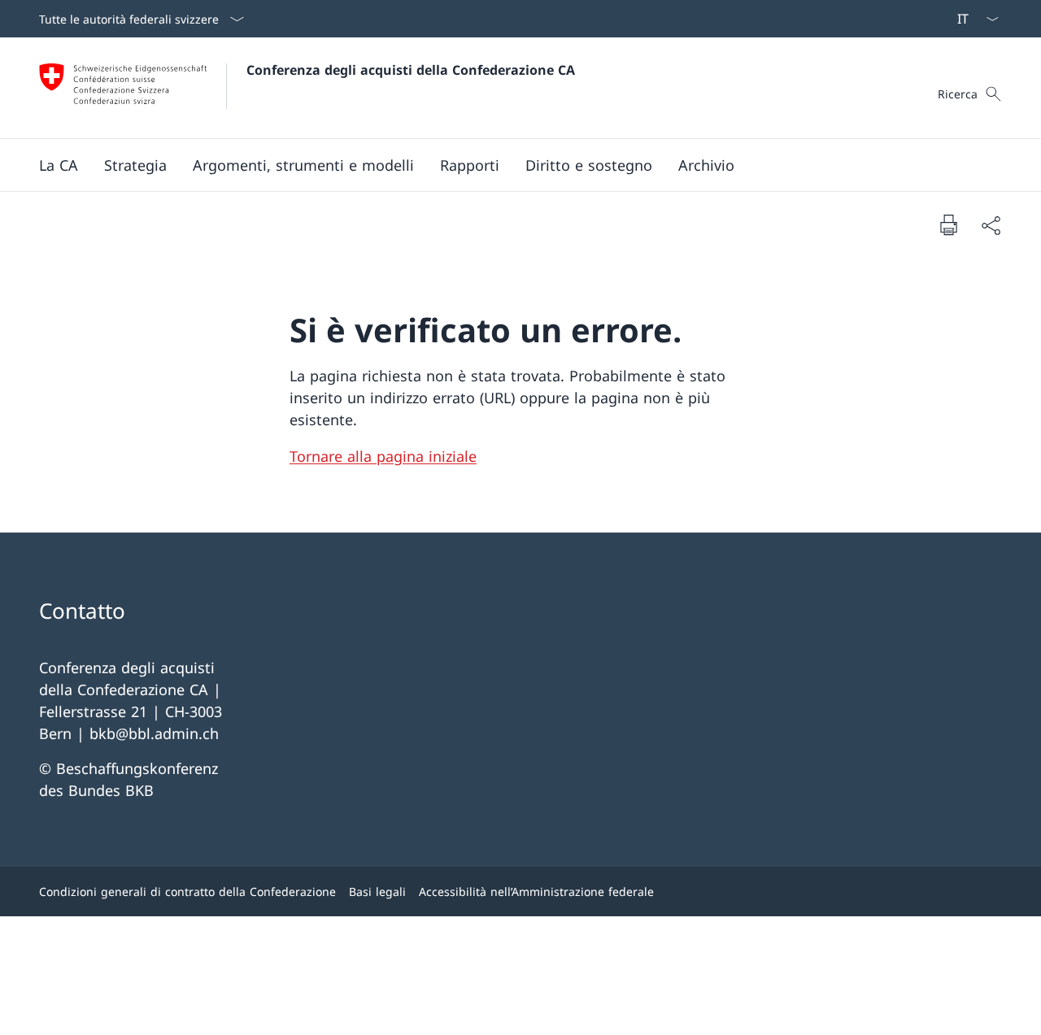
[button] (58, 165)
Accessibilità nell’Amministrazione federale (536, 891)
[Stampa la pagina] (948, 224)
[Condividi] (990, 225)
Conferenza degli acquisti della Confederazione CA (410, 70)
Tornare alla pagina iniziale (383, 456)
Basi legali (377, 891)
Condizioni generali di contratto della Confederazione (187, 891)
